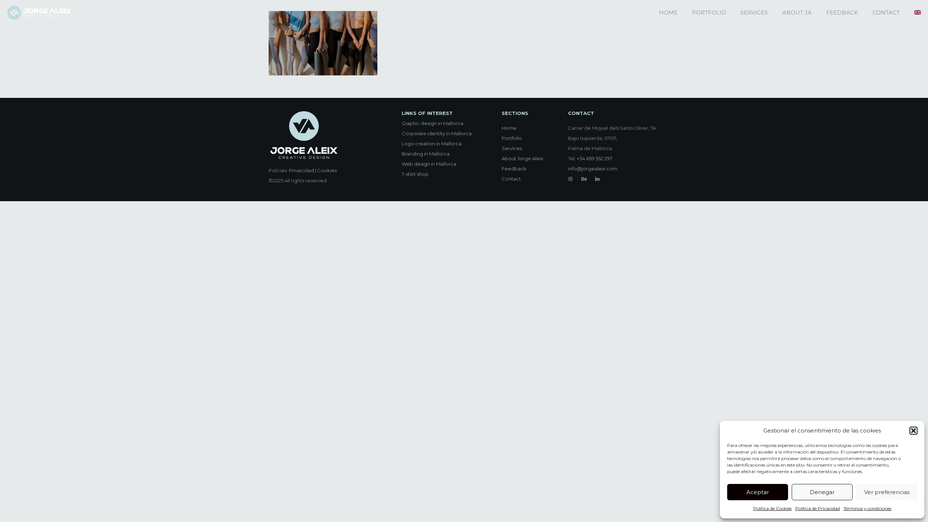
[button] (913, 430)
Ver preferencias (887, 492)
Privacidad (301, 170)
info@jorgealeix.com (592, 168)
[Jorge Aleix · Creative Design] (39, 12)
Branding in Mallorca (426, 154)
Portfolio (512, 138)
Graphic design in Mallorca (432, 123)
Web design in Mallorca (429, 164)
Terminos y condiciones (867, 508)
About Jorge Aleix (522, 158)
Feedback (514, 168)
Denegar (822, 492)
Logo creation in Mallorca (431, 143)
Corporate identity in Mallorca (437, 133)
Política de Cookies (772, 508)
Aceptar (757, 492)
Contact (511, 179)
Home (509, 128)
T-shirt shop (415, 174)
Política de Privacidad (817, 508)
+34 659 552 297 (594, 158)
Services (512, 148)
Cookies (327, 170)
